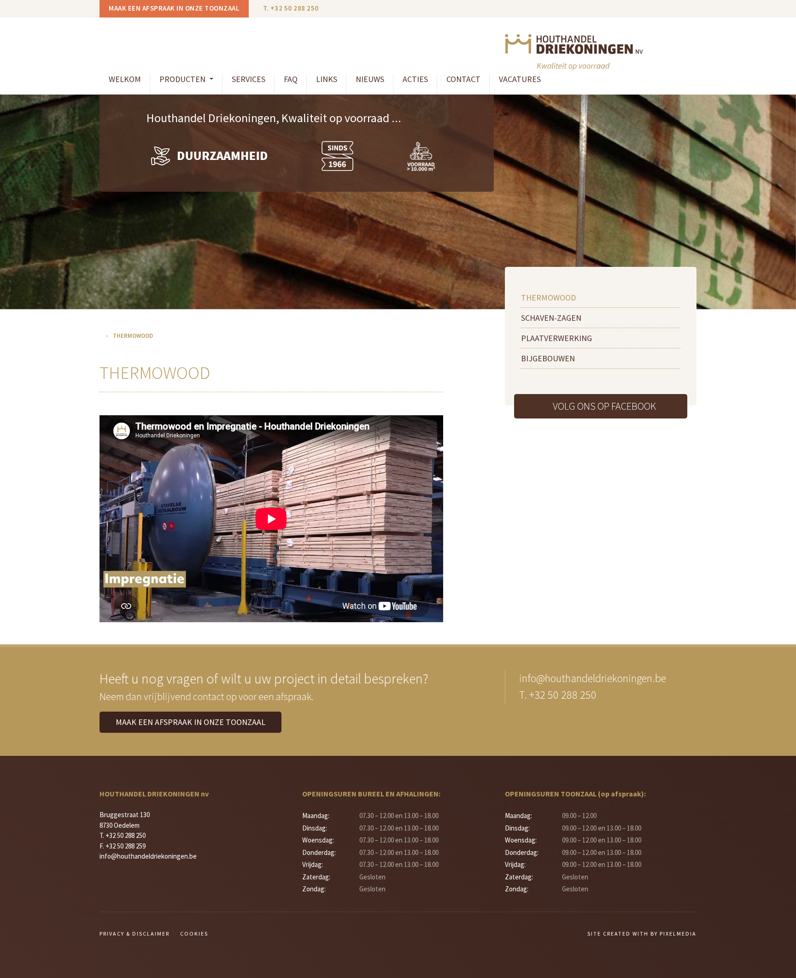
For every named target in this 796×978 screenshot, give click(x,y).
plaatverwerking (556, 338)
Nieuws (370, 79)
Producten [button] (183, 79)
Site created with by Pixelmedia (641, 933)
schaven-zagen (551, 317)
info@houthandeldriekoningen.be (592, 678)
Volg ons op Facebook (604, 406)
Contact (463, 79)
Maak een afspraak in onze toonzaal (174, 8)
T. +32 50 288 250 (291, 8)
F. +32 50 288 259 (123, 846)
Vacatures (520, 79)
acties (415, 79)
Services (248, 79)
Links (326, 79)
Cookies (194, 933)
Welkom (125, 79)
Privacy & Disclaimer (135, 933)
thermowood (548, 297)
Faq (291, 79)
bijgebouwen (548, 358)
